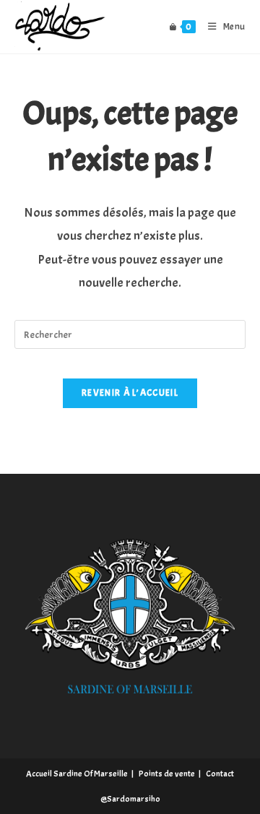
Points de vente (167, 773)
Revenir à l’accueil (130, 393)
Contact (220, 773)
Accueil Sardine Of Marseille (77, 773)
